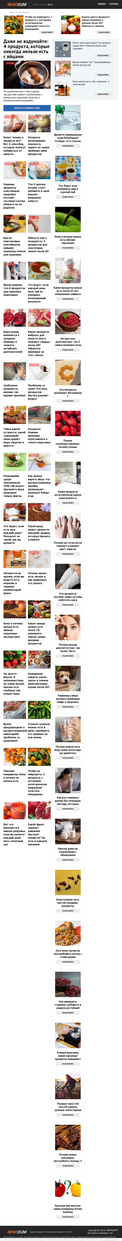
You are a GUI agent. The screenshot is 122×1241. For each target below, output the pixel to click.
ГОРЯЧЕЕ (114, 4)
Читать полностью (27, 108)
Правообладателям (109, 1240)
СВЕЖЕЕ (102, 4)
